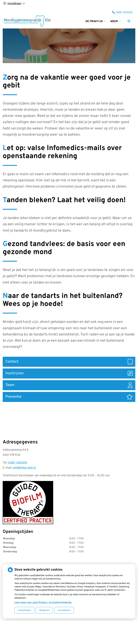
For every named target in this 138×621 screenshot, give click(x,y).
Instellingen (24, 610)
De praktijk (94, 21)
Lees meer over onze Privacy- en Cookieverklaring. (43, 602)
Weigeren (44, 610)
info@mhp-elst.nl (24, 468)
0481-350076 (17, 463)
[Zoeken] (129, 21)
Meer (114, 21)
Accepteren (64, 610)
